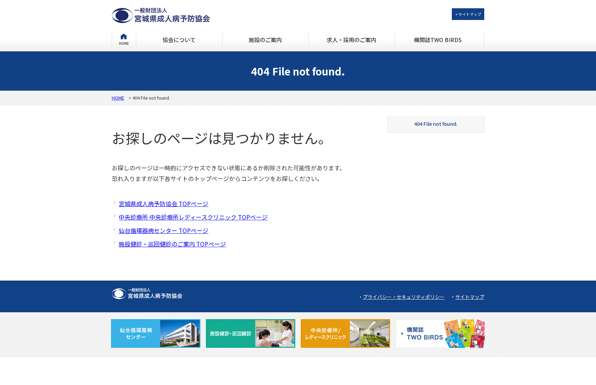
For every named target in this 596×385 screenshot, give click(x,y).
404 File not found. (436, 123)
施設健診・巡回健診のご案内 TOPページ (172, 244)
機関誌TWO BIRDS (438, 40)
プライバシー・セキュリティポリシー (404, 296)
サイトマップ (469, 296)
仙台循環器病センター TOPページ (163, 230)
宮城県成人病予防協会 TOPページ (163, 203)
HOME (124, 43)
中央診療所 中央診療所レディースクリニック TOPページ (193, 217)
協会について (179, 40)
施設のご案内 (265, 40)
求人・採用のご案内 (351, 40)
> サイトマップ (468, 14)
